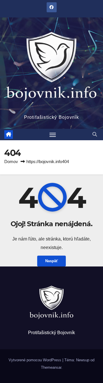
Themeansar (51, 367)
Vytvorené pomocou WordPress (35, 360)
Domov (11, 161)
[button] (94, 134)
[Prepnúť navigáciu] (52, 135)
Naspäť (51, 261)
